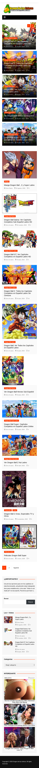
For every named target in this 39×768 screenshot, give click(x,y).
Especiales (8, 510)
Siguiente (16, 568)
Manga (6, 38)
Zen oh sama (9, 70)
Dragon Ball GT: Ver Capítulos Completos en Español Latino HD (25, 644)
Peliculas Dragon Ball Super (15, 555)
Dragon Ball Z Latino (10, 60)
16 (28, 70)
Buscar (6, 598)
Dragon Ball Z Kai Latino (11, 459)
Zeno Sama (9, 46)
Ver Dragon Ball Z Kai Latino (15, 463)
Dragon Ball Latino (9, 86)
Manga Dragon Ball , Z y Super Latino (19, 185)
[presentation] (28, 25)
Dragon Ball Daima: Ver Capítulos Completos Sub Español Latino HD (23, 631)
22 (28, 94)
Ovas (14, 510)
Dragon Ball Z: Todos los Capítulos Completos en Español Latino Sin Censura (18, 65)
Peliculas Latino (9, 552)
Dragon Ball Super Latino (11, 134)
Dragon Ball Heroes (10, 112)
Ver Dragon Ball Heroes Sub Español (19, 116)
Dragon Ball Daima (10, 216)
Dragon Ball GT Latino (11, 251)
